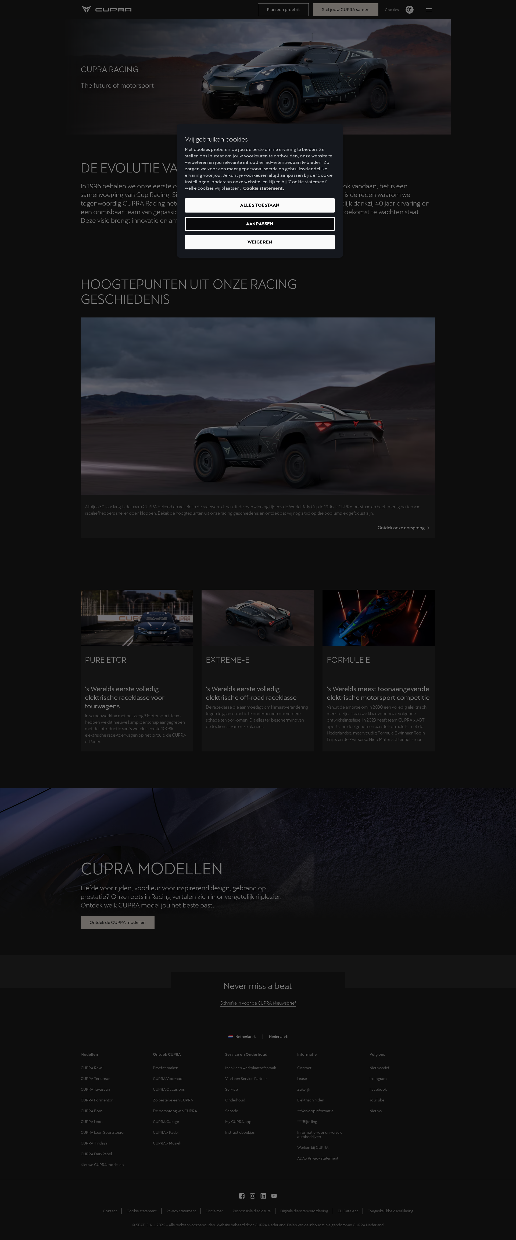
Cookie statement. (264, 188)
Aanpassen (260, 223)
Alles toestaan (259, 205)
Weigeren (260, 242)
